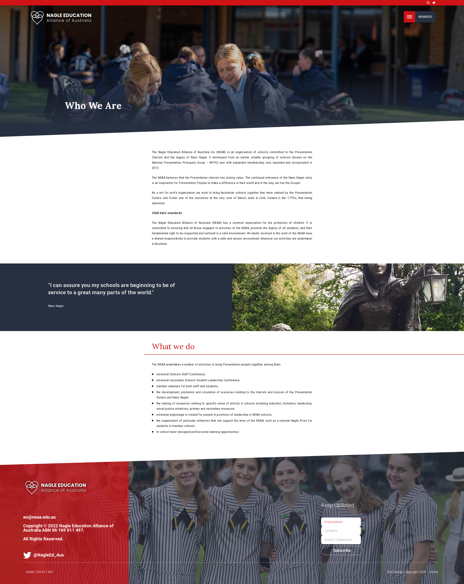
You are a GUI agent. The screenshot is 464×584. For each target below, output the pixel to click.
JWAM (433, 572)
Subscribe (342, 550)
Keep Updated (337, 505)
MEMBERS (425, 16)
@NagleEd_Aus (48, 555)
